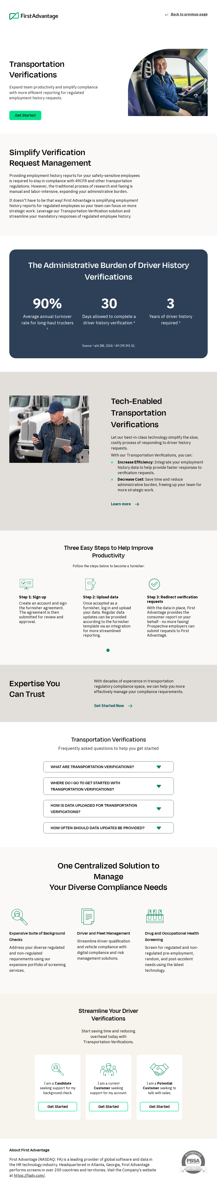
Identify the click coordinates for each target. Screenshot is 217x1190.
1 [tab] (108, 650)
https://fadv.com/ (29, 1175)
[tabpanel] (44, 602)
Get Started (25, 115)
